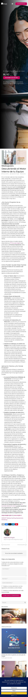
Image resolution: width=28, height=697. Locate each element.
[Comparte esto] (6, 524)
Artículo (24, 173)
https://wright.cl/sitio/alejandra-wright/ (13, 539)
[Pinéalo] (16, 524)
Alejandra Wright (15, 173)
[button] (12, 3)
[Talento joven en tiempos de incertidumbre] (14, 675)
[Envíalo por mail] (3, 524)
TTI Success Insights (15, 243)
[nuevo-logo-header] (4, 4)
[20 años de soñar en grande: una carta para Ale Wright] (14, 643)
